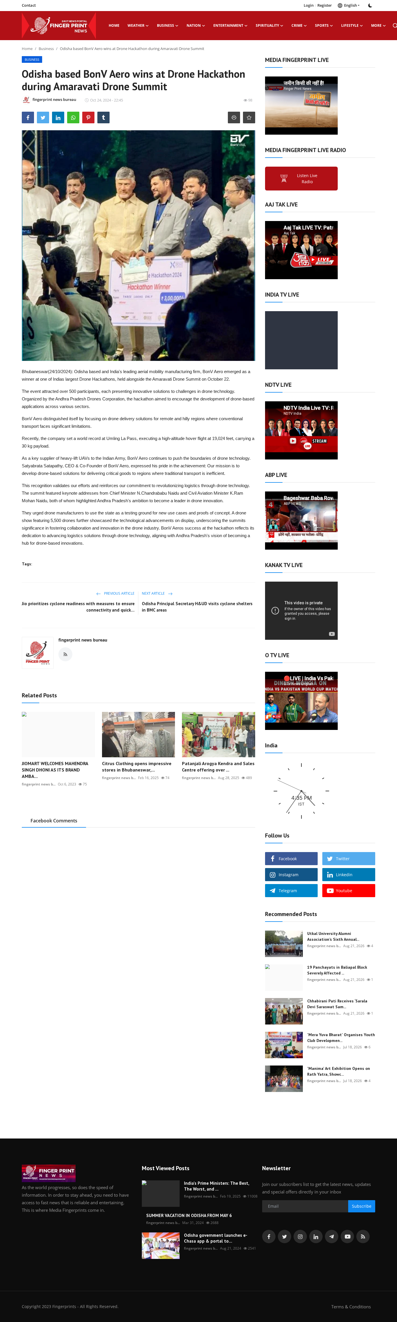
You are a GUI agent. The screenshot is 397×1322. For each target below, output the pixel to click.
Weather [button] (136, 25)
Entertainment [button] (228, 25)
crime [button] (297, 25)
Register (324, 5)
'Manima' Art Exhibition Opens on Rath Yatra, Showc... (338, 1071)
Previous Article (119, 593)
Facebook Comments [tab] (54, 820)
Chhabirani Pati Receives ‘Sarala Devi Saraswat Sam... (337, 1003)
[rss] (363, 1236)
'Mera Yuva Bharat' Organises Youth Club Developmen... (341, 1037)
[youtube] (347, 1236)
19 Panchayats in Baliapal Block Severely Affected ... (337, 970)
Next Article (154, 593)
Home (114, 25)
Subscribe (361, 1206)
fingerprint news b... (39, 784)
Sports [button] (322, 25)
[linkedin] (316, 1236)
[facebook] (269, 1236)
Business (46, 48)
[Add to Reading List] (249, 117)
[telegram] (331, 1236)
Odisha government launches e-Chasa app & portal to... (215, 1238)
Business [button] (165, 25)
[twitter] (284, 1236)
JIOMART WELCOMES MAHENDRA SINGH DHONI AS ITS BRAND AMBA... (55, 769)
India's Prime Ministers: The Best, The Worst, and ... (216, 1186)
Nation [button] (194, 25)
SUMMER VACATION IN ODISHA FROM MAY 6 (189, 1215)
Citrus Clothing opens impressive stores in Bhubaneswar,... (136, 766)
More (376, 25)
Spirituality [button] (267, 25)
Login (309, 5)
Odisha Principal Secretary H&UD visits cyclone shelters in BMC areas (197, 607)
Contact (29, 5)
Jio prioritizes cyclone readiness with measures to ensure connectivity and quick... (78, 607)
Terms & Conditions (351, 1306)
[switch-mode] (370, 5)
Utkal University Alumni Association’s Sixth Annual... (333, 936)
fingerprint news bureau (82, 640)
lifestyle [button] (350, 25)
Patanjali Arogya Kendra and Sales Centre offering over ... (218, 766)
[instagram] (300, 1236)
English (349, 5)
